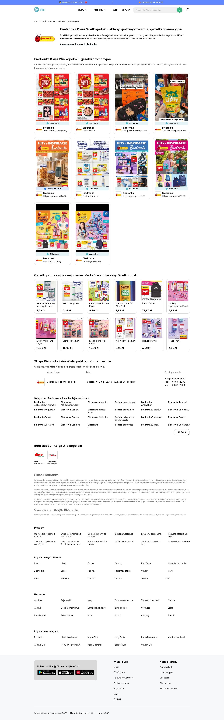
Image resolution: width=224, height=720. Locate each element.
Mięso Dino (93, 637)
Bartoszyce (93, 426)
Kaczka (118, 578)
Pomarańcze (67, 615)
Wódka (144, 578)
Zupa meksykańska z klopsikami (71, 535)
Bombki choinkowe (70, 607)
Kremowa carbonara (151, 533)
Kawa (37, 578)
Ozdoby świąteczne (124, 600)
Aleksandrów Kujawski (45, 403)
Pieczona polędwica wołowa (97, 543)
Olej (167, 578)
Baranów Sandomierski (124, 418)
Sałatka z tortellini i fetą (150, 543)
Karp (90, 600)
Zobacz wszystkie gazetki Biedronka (78, 44)
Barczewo (44, 424)
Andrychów (146, 403)
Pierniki (172, 615)
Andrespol (125, 402)
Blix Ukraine (165, 683)
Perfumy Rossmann (70, 644)
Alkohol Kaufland (176, 637)
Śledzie (171, 600)
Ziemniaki (39, 570)
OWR (116, 693)
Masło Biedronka (69, 637)
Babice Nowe (96, 411)
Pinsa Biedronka (149, 637)
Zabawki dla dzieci (150, 600)
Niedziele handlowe (169, 688)
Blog (115, 10)
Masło (64, 563)
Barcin (176, 417)
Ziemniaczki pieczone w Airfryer (44, 543)
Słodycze (145, 607)
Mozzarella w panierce (179, 541)
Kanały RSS (103, 713)
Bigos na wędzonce (124, 533)
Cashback (164, 677)
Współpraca (119, 672)
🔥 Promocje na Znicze (151, 2)
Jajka (170, 607)
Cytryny (145, 615)
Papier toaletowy (123, 570)
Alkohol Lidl (39, 644)
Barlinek (70, 424)
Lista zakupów (166, 672)
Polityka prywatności (123, 677)
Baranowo (151, 417)
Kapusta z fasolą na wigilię (177, 535)
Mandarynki (40, 615)
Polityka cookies (121, 683)
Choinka (38, 600)
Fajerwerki (66, 600)
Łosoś (64, 570)
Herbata (65, 578)
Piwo (170, 570)
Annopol (177, 402)
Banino (70, 417)
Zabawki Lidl (120, 644)
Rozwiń (182, 432)
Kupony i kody (166, 667)
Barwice (124, 424)
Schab (118, 615)
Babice (69, 409)
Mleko (37, 563)
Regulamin (119, 688)
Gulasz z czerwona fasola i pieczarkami (70, 543)
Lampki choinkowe (97, 607)
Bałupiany (178, 409)
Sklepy (42, 21)
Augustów (44, 409)
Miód (90, 615)
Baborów (150, 409)
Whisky (144, 570)
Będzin (150, 424)
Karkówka (146, 563)
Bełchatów (179, 424)
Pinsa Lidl (38, 637)
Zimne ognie (121, 607)
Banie (42, 417)
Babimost (125, 409)
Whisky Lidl (146, 644)
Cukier (91, 563)
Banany (118, 563)
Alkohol (37, 607)
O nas (116, 667)
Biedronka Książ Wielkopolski (68, 21)
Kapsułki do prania (177, 563)
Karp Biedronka (95, 644)
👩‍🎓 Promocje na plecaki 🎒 (73, 2)
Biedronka (51, 21)
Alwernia (97, 402)
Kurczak (92, 578)
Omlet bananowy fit (124, 541)
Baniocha (98, 417)
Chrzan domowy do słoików (97, 535)
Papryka (92, 570)
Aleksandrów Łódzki (70, 403)
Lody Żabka (120, 637)
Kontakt (125, 10)
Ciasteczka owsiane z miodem (44, 535)
